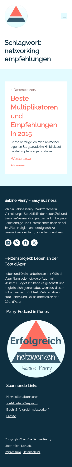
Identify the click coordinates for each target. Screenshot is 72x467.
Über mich (12, 446)
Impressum (13, 452)
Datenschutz (31, 452)
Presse (11, 416)
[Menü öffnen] (64, 16)
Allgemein (18, 165)
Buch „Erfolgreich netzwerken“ (27, 409)
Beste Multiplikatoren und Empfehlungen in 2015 (34, 115)
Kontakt (26, 446)
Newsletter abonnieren (22, 397)
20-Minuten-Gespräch (21, 403)
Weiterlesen (21, 158)
